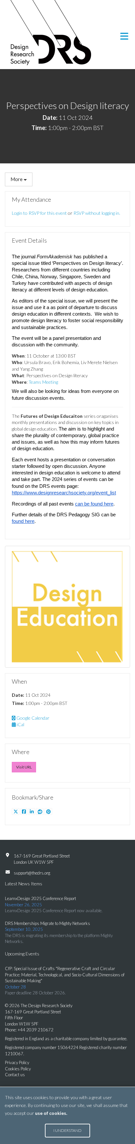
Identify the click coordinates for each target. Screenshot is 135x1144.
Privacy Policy (17, 1062)
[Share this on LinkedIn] (32, 811)
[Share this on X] (16, 811)
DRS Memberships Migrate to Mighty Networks (47, 923)
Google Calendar (32, 718)
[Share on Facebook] (24, 811)
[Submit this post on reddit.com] (40, 811)
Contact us (15, 1074)
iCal (20, 724)
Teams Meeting (43, 382)
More (17, 179)
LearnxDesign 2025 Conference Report (40, 898)
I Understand (67, 1130)
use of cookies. (51, 1113)
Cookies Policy (18, 1068)
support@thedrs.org (32, 873)
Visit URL (24, 767)
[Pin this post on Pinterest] (48, 811)
